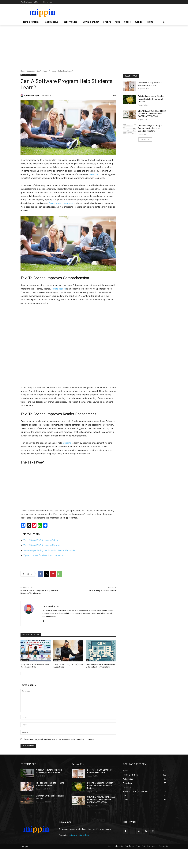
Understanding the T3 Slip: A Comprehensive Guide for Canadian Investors (150, 128)
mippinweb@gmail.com (80, 835)
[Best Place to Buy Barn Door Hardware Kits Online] (129, 86)
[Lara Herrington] (22, 95)
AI (87, 660)
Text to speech (58, 288)
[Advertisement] (94, 46)
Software (33, 75)
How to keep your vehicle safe (102, 590)
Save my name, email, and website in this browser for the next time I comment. (59, 739)
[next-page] (26, 673)
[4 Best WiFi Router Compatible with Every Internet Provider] (27, 773)
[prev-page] (22, 673)
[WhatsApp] (59, 574)
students (67, 443)
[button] (164, 22)
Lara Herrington (32, 95)
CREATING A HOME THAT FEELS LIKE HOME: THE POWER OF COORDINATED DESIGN (152, 113)
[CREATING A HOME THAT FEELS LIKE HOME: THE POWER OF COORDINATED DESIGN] (129, 114)
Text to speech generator (61, 203)
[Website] (152, 831)
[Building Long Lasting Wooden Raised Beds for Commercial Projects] (129, 99)
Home (23, 71)
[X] (46, 574)
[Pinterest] (53, 574)
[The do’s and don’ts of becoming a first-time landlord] (27, 786)
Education (31, 71)
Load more (144, 139)
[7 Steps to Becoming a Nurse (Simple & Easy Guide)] (68, 650)
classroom (94, 174)
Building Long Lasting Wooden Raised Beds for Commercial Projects (151, 99)
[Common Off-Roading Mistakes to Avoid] (27, 799)
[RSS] (139, 831)
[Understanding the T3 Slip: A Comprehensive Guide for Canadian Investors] (129, 129)
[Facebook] (40, 574)
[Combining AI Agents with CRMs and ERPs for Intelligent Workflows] (101, 650)
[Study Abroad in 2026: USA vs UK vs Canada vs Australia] (36, 650)
